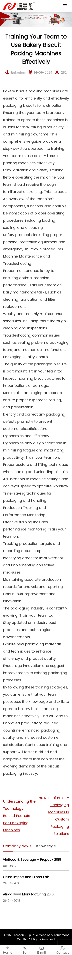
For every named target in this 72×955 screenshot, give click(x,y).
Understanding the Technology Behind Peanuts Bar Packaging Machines (19, 816)
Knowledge (46, 846)
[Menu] (64, 6)
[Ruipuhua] (19, 6)
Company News (17, 846)
